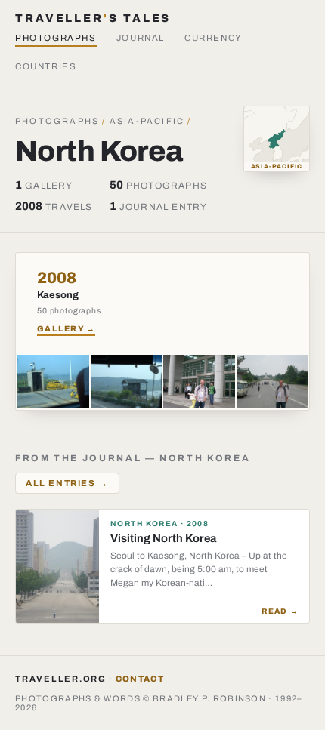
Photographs (56, 37)
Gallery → (66, 329)
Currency (213, 37)
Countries (46, 66)
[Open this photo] (53, 381)
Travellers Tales (93, 18)
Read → (280, 611)
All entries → (67, 483)
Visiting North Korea (163, 538)
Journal (140, 37)
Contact (140, 678)
